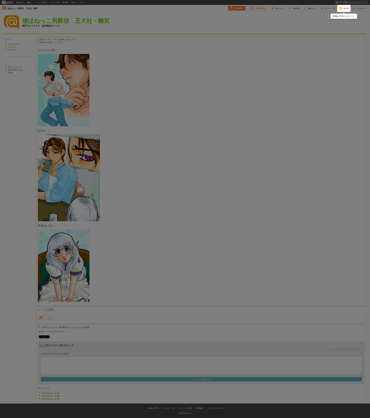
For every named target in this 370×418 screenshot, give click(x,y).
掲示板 (346, 8)
